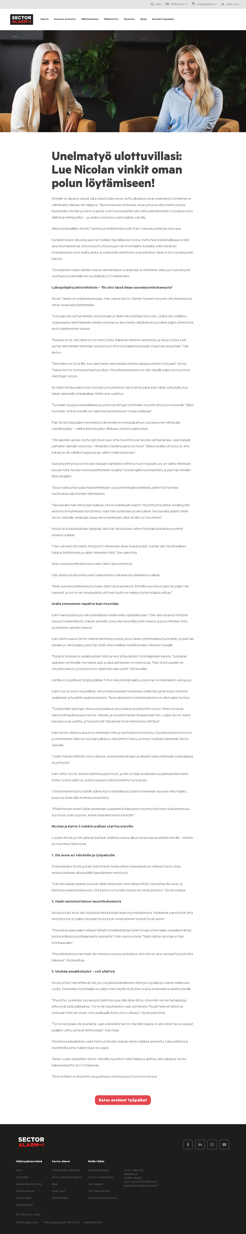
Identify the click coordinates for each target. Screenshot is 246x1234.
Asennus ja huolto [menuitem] (65, 19)
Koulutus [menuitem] (129, 19)
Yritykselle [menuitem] (22, 1177)
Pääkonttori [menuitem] (111, 19)
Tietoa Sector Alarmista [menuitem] (66, 1170)
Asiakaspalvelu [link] (205, 4)
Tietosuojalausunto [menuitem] (27, 1222)
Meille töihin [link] (178, 4)
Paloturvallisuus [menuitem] (25, 1191)
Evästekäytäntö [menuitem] (93, 1222)
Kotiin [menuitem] (19, 1170)
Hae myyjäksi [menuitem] (95, 1184)
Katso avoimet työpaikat (123, 1100)
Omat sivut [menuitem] (58, 1191)
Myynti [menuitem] (45, 19)
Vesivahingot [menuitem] (23, 1198)
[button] (155, 4)
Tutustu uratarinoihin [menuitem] (100, 1177)
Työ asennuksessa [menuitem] (99, 1191)
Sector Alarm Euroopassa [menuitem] (67, 1177)
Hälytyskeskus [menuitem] (90, 19)
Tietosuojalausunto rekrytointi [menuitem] (61, 1222)
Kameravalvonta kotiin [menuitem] (29, 1184)
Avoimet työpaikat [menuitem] (163, 19)
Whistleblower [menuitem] (60, 1198)
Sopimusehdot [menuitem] (24, 1205)
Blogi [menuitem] (143, 19)
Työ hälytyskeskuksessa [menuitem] (102, 1198)
